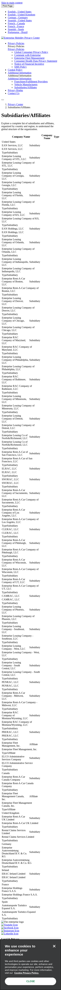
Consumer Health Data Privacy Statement (35, 61)
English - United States (19, 11)
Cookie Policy (15, 69)
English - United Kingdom (21, 14)
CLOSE (30, 981)
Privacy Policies (16, 43)
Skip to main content (11, 2)
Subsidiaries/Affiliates (25, 87)
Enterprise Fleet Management (29, 58)
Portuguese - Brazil (17, 32)
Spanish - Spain (16, 29)
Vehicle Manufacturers (25, 84)
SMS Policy (20, 66)
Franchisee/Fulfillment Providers (31, 81)
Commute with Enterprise (27, 55)
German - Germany (18, 17)
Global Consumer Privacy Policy (31, 52)
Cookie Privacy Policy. (26, 973)
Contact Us (13, 93)
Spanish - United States (20, 20)
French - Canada (16, 23)
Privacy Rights (15, 90)
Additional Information (19, 72)
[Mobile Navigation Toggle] (2, 99)
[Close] (54, 946)
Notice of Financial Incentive (29, 64)
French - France (16, 26)
